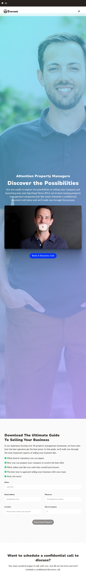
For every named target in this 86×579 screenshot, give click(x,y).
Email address (9, 495)
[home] (11, 11)
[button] (79, 11)
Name (6, 482)
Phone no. (48, 495)
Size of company (51, 507)
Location (7, 507)
